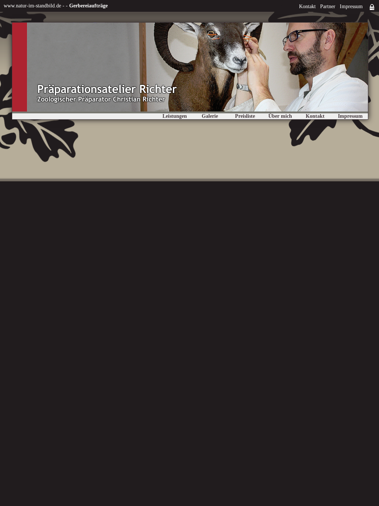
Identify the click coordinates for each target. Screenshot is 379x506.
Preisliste (245, 116)
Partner (327, 6)
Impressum (351, 6)
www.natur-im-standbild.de (32, 6)
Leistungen (174, 116)
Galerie (210, 116)
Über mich (280, 116)
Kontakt (307, 6)
